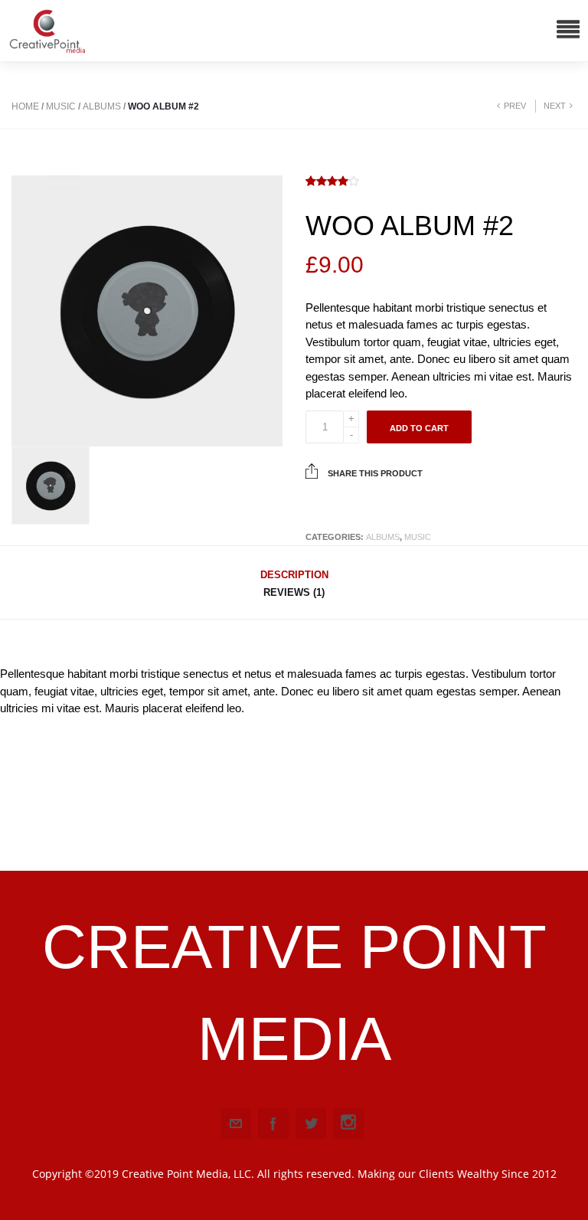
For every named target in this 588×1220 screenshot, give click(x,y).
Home (25, 106)
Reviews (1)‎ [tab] (294, 592)
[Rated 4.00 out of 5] (332, 181)
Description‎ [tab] (294, 575)
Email (235, 1123)
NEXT (555, 105)
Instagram (348, 1123)
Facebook (273, 1123)
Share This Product (374, 473)
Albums (102, 106)
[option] (147, 310)
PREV (515, 105)
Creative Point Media (294, 993)
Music (61, 106)
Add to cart (419, 428)
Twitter (311, 1123)
